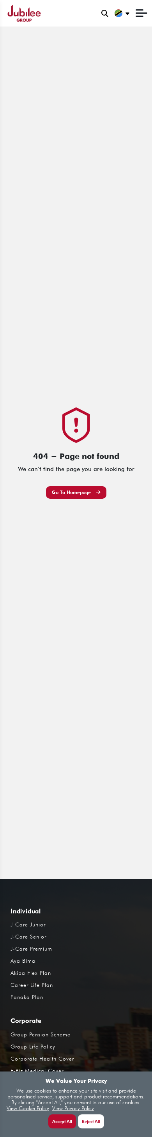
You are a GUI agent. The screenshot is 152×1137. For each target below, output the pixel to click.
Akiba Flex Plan (31, 973)
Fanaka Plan (27, 997)
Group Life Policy (33, 1046)
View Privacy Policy (73, 1108)
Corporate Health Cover (42, 1059)
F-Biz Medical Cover (37, 1071)
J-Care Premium (31, 949)
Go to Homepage (72, 492)
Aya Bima (23, 961)
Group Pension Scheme (41, 1034)
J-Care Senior (28, 936)
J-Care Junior (28, 924)
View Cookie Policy (28, 1108)
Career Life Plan (32, 985)
